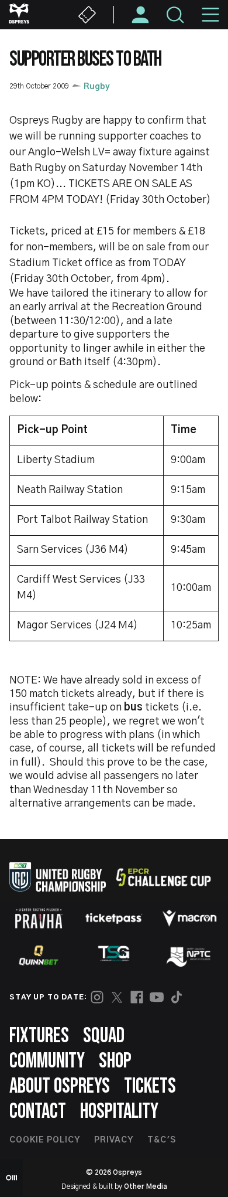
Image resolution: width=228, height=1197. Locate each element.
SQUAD (104, 1036)
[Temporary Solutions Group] (114, 956)
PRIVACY (113, 1140)
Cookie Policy (44, 1140)
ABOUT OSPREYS (59, 1086)
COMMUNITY (47, 1061)
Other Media (145, 1186)
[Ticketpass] (114, 918)
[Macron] (189, 918)
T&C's (161, 1140)
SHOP (115, 1061)
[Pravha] (38, 918)
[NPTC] (189, 955)
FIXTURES (39, 1036)
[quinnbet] (38, 955)
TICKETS (150, 1086)
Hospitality (119, 1111)
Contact (37, 1111)
